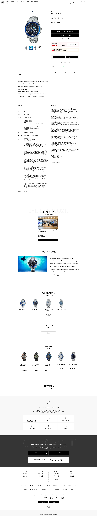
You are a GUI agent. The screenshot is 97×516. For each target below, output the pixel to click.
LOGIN (86, 1)
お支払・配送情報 (47, 485)
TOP (18, 6)
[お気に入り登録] (27, 353)
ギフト (75, 485)
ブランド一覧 (44, 489)
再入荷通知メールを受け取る (65, 35)
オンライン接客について (65, 62)
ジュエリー (12, 2)
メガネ (23, 2)
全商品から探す (56, 476)
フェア (50, 489)
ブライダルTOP (56, 473)
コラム (64, 485)
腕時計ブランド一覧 (26, 6)
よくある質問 (39, 485)
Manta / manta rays (39, 6)
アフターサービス (23, 485)
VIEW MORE (53, 230)
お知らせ (69, 485)
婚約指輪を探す (56, 478)
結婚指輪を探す (56, 479)
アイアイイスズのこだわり (34, 2)
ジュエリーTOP (40, 473)
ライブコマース (65, 489)
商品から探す (25, 476)
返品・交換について (56, 485)
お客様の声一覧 (57, 489)
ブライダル (17, 2)
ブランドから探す (25, 475)
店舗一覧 (28, 2)
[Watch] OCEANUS (32, 6)
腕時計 (7, 2)
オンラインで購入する (25, 478)
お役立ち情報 (31, 485)
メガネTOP (72, 473)
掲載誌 (72, 489)
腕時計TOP (21, 6)
